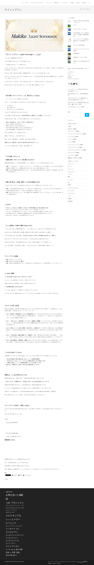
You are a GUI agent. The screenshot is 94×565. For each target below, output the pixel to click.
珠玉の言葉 (9, 555)
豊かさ (15, 555)
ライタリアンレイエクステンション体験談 (77, 150)
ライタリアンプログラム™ (73, 78)
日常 (13, 552)
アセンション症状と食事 (79, 45)
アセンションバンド (11, 505)
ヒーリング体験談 (71, 142)
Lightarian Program (72, 123)
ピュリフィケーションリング (14, 526)
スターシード (71, 169)
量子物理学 (70, 201)
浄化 (18, 552)
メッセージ (70, 174)
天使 (7, 552)
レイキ (69, 196)
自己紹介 (70, 77)
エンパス (70, 166)
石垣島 (69, 184)
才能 (10, 552)
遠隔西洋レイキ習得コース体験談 (75, 158)
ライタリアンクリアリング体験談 (75, 147)
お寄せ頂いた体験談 (72, 129)
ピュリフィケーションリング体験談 (75, 144)
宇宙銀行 (70, 198)
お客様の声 (85, 561)
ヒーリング (70, 179)
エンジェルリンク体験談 (73, 136)
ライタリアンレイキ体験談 (73, 152)
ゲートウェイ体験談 (72, 139)
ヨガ (69, 182)
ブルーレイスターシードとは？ (80, 29)
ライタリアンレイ (12, 538)
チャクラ (8, 519)
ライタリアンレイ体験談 (73, 155)
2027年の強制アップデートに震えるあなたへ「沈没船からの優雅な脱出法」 (81, 34)
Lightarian (9, 492)
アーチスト (18, 505)
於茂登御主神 (76, 53)
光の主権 (19, 549)
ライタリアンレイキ (12, 541)
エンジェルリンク (12, 508)
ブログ (75, 25)
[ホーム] (80, 9)
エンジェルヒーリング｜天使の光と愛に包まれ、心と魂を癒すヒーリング (81, 40)
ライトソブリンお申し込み (12, 433)
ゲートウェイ (14, 510)
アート (22, 505)
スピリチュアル (71, 171)
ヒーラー (16, 519)
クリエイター (8, 510)
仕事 (12, 549)
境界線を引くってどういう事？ (80, 57)
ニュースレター (71, 72)
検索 (69, 112)
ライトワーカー (71, 193)
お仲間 (69, 126)
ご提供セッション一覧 (72, 161)
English (54, 563)
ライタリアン (12, 532)
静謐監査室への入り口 (10, 439)
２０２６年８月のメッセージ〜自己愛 (76, 106)
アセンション (71, 163)
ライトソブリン (86, 9)
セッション (79, 561)
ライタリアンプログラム (73, 188)
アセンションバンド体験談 (73, 131)
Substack (59, 563)
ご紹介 (8, 503)
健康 (14, 549)
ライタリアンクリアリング (14, 535)
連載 (69, 176)
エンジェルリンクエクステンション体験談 (77, 134)
